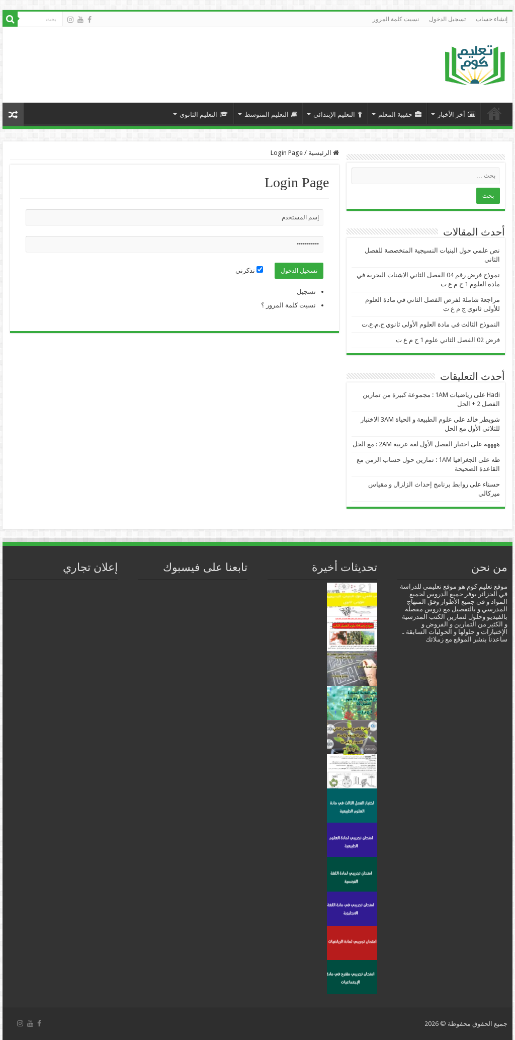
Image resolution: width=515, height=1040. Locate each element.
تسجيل (306, 291)
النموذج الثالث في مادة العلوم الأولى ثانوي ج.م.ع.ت (431, 324)
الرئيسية (494, 113)
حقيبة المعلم (395, 114)
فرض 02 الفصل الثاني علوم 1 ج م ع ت (448, 340)
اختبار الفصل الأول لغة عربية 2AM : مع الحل (411, 444)
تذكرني (245, 270)
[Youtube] (80, 20)
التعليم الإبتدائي (334, 114)
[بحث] (10, 19)
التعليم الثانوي (198, 114)
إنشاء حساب (491, 19)
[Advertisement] (191, 60)
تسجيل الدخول (447, 19)
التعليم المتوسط (266, 114)
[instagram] (70, 20)
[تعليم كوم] (475, 62)
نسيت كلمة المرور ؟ (288, 305)
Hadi (493, 394)
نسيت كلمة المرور (396, 19)
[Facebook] (90, 20)
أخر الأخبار (451, 114)
